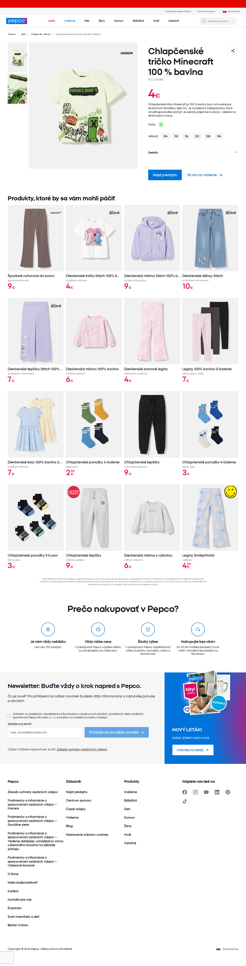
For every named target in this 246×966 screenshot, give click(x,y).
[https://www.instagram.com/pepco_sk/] (196, 792)
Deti (23, 34)
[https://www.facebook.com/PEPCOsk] (185, 792)
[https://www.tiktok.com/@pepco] (185, 801)
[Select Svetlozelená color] (161, 124)
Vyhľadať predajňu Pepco (178, 11)
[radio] (165, 136)
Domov (12, 34)
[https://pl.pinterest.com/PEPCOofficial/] (228, 792)
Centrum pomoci (206, 11)
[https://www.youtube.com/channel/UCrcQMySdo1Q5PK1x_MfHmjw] (207, 792)
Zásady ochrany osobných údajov (82, 749)
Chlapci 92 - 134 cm (40, 34)
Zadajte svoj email (20, 724)
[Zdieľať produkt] (233, 50)
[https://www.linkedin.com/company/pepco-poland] (218, 792)
